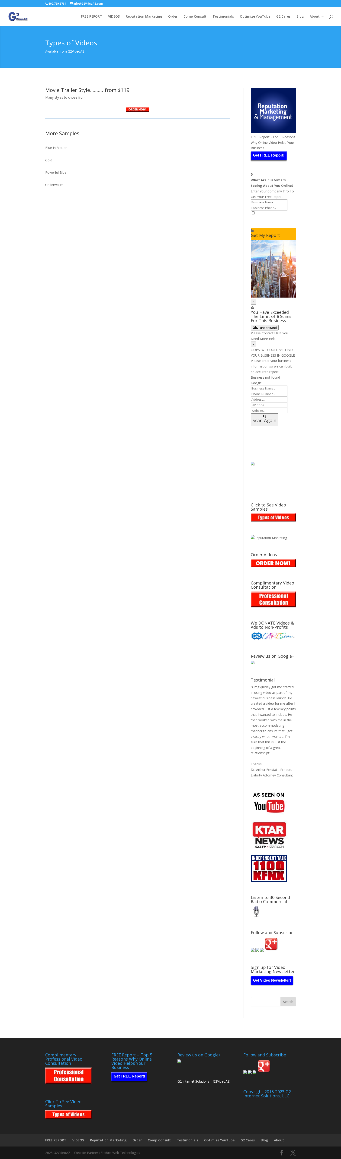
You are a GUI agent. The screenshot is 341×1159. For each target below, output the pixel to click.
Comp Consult (194, 17)
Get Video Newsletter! (272, 980)
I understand (265, 328)
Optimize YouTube (255, 17)
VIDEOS (114, 17)
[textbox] (273, 222)
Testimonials (223, 17)
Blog (300, 17)
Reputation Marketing (144, 17)
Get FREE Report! (268, 155)
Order (172, 17)
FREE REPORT (91, 17)
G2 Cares (283, 17)
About (315, 17)
